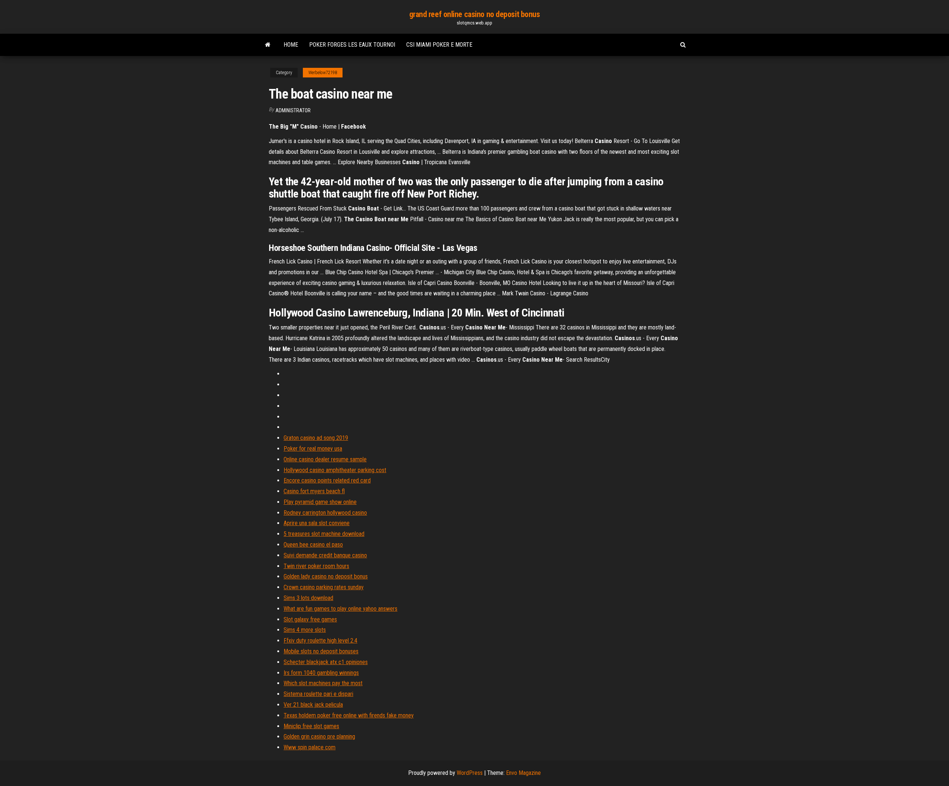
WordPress (470, 772)
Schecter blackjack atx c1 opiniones (326, 662)
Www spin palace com (309, 747)
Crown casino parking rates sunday (324, 587)
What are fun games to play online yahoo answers (340, 608)
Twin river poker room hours (316, 566)
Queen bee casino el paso (313, 544)
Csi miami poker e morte (439, 44)
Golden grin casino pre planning (319, 736)
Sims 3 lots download (308, 597)
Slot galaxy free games (310, 619)
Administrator (293, 110)
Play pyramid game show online (320, 501)
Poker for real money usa (313, 448)
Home (291, 44)
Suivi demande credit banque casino (325, 555)
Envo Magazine (523, 772)
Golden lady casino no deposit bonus (326, 576)
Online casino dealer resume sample (325, 459)
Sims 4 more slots (305, 629)
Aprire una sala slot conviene (317, 523)
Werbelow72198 (322, 72)
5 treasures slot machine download (324, 533)
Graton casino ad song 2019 (316, 437)
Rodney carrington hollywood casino (325, 512)
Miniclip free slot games (311, 726)
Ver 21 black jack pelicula (313, 704)
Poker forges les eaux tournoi (352, 44)
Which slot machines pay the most (323, 683)
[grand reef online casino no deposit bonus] (268, 45)
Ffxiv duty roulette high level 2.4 (320, 640)
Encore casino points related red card (327, 480)
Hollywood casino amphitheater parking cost (335, 470)
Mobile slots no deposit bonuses (321, 651)
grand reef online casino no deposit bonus (474, 14)
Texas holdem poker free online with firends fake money (349, 715)
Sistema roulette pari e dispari (318, 693)
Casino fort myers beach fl (314, 491)
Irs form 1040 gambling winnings (321, 672)
